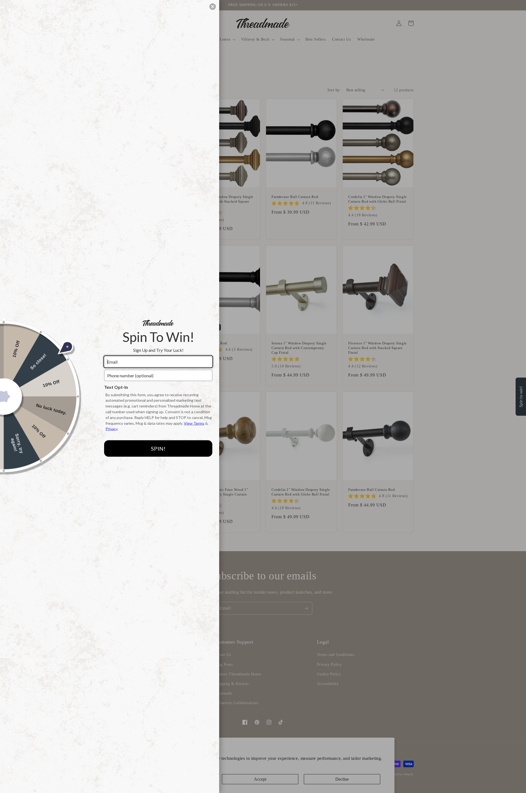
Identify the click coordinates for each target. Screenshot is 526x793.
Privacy (111, 428)
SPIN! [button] (158, 448)
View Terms (194, 423)
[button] (212, 6)
